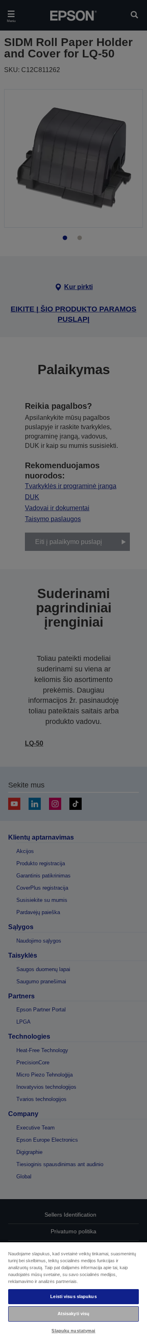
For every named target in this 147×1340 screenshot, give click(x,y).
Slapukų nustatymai (73, 1330)
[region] (73, 1290)
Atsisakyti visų (74, 1313)
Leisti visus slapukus (73, 1296)
